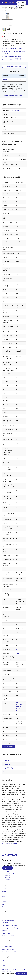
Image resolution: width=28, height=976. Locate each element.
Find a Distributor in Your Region (13, 95)
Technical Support (6, 944)
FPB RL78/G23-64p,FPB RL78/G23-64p (19, 706)
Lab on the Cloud (6, 933)
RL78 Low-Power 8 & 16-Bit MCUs (10, 8)
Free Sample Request (7, 946)
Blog (3, 904)
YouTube (7, 872)
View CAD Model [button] (15, 110)
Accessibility (23, 969)
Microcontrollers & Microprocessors (15, 7)
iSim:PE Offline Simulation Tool (9, 925)
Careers (4, 891)
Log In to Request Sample (14, 66)
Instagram (8, 877)
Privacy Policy (14, 969)
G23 (17, 653)
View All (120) (8, 747)
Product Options (7, 760)
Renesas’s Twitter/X (10, 874)
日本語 (3, 965)
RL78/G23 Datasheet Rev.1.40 (13, 48)
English (23, 163)
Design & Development (9, 768)
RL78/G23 (21, 8)
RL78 (17, 649)
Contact (4, 901)
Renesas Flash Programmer (8, 920)
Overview (4, 888)
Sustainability (5, 899)
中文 (3, 962)
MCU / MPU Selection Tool (8, 922)
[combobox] (21, 5)
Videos (3, 906)
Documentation (7, 764)
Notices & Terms (6, 969)
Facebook (8, 875)
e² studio (4, 915)
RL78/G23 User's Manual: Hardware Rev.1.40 (14, 52)
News (3, 896)
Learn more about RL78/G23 (12, 59)
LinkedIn (7, 879)
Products (4, 7)
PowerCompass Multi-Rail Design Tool (11, 928)
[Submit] (18, 5)
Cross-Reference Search (8, 935)
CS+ (3, 917)
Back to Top (21, 973)
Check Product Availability (8, 949)
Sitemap (4, 971)
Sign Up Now (7, 868)
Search (21, 2)
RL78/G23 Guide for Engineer (12, 56)
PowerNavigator (6, 930)
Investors (4, 894)
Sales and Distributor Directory (9, 951)
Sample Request (7, 772)
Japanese (23, 165)
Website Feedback (12, 971)
